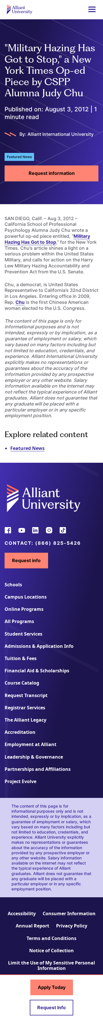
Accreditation (20, 732)
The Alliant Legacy (25, 720)
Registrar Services (25, 707)
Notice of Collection (51, 950)
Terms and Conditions (51, 938)
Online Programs (24, 609)
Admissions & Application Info (39, 646)
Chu (20, 302)
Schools (13, 584)
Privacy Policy (71, 926)
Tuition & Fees (21, 658)
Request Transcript (26, 695)
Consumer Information (69, 913)
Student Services (23, 634)
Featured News (27, 448)
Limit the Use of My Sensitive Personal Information (51, 965)
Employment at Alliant (30, 744)
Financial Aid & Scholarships (37, 670)
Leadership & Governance (34, 757)
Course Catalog (22, 683)
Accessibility (22, 913)
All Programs (19, 621)
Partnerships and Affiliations (38, 769)
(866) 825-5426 (58, 543)
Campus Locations (26, 597)
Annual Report (32, 926)
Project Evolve (20, 781)
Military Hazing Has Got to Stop (47, 239)
